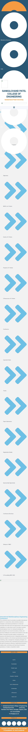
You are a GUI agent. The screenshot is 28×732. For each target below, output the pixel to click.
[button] (14, 107)
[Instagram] (14, 723)
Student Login (14, 668)
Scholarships (14, 688)
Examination (14, 664)
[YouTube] (24, 723)
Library (14, 680)
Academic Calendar (14, 676)
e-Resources (14, 692)
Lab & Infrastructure (14, 684)
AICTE (14, 659)
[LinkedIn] (19, 723)
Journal (14, 672)
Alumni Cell (14, 696)
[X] (9, 723)
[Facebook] (4, 723)
